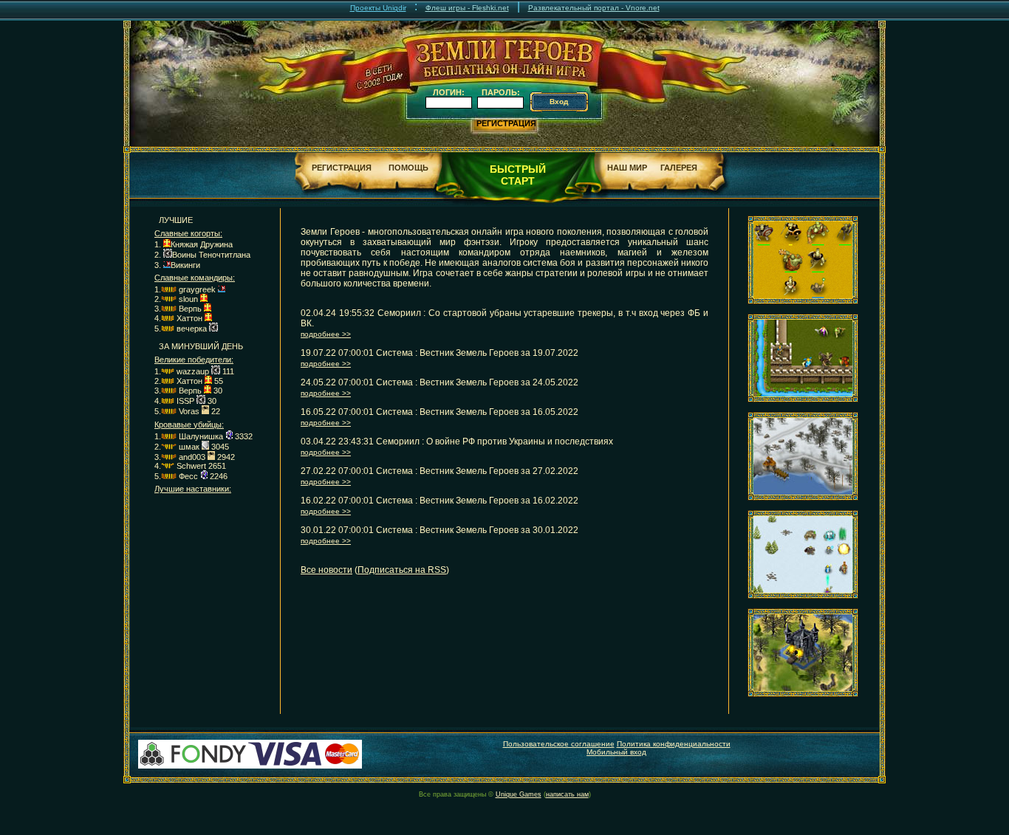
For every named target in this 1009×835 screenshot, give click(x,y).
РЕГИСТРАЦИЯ (506, 123)
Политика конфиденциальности (674, 744)
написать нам (567, 794)
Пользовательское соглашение (559, 744)
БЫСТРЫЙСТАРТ (518, 175)
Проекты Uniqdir (378, 8)
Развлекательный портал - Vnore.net (594, 8)
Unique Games (518, 794)
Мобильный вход (616, 752)
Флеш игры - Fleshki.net (467, 8)
